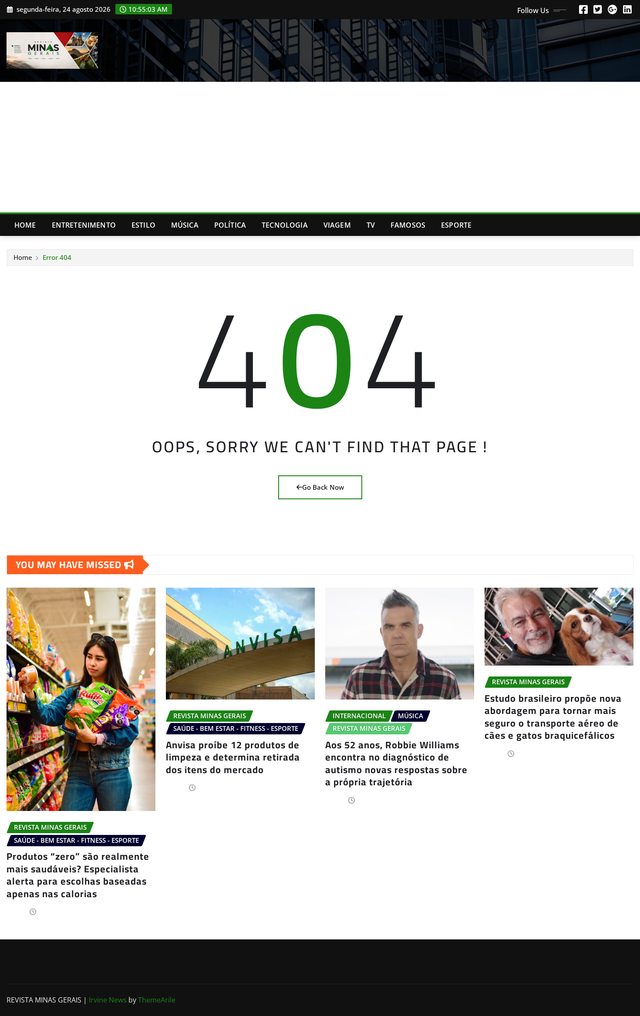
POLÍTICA (230, 225)
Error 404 (57, 257)
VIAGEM (337, 225)
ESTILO (143, 225)
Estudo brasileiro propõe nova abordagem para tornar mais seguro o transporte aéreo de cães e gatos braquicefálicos (553, 717)
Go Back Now (323, 487)
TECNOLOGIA (285, 225)
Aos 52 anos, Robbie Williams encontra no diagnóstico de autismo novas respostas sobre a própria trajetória (396, 763)
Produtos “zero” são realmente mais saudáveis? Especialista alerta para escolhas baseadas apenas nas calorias (78, 875)
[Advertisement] (320, 148)
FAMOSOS (408, 225)
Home (25, 225)
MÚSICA (185, 225)
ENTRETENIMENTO (84, 225)
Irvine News (108, 1000)
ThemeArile (156, 1000)
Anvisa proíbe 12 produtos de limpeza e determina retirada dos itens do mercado (233, 757)
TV (371, 225)
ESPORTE (456, 225)
